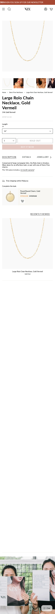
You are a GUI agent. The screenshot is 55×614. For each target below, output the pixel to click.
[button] (9, 9)
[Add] (22, 201)
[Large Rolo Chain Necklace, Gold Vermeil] (27, 243)
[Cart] (51, 9)
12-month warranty (27, 170)
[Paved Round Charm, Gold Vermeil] (10, 196)
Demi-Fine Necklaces (16, 92)
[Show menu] (3, 9)
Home (4, 92)
